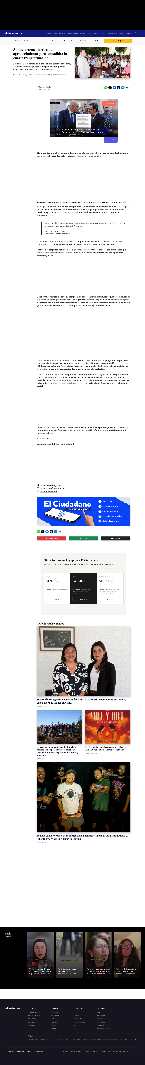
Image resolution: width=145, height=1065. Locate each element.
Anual (118, 569)
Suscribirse (83, 599)
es (135, 1051)
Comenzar (57, 599)
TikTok (53, 1025)
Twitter (53, 1019)
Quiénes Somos (34, 1012)
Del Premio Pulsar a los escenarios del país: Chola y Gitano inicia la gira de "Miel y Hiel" (105, 748)
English (83, 33)
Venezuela (78, 1019)
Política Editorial (34, 1016)
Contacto (31, 1022)
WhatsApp (84, 538)
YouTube (116, 538)
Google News (52, 538)
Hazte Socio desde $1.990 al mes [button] (118, 41)
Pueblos (55, 41)
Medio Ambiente (30, 41)
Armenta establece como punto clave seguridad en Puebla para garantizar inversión (90, 202)
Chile (55, 33)
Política (18, 41)
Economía (45, 41)
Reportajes (101, 1025)
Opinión (103, 33)
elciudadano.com (48, 491)
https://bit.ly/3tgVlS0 (50, 485)
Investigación (124, 33)
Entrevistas (112, 33)
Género (74, 41)
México (62, 33)
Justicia (65, 41)
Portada (100, 1012)
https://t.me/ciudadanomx (53, 488)
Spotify (53, 1028)
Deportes (133, 1039)
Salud (73, 1039)
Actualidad (101, 1016)
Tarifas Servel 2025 (107, 1051)
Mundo (48, 33)
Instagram (55, 1016)
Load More (72, 992)
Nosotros (66, 1051)
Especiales (87, 1039)
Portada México (59, 75)
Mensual (110, 569)
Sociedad (84, 41)
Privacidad (32, 1025)
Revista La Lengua (104, 1028)
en (138, 1051)
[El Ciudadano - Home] (14, 33)
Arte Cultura (96, 41)
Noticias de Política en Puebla (39, 75)
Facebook (54, 1012)
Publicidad (32, 1019)
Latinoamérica (72, 33)
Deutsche (92, 33)
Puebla (23, 75)
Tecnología (124, 1039)
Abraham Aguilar (44, 87)
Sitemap (118, 1051)
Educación (105, 1039)
